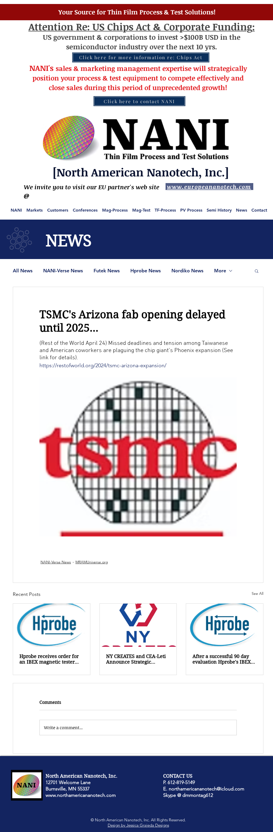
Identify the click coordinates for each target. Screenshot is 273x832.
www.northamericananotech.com (81, 795)
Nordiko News (187, 271)
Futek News (107, 271)
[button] (256, 271)
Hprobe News (145, 271)
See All (257, 593)
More (220, 271)
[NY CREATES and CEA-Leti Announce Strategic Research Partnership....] (138, 625)
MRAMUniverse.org (91, 562)
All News (23, 271)
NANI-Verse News (63, 271)
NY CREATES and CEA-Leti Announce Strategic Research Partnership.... (136, 659)
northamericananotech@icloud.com (206, 789)
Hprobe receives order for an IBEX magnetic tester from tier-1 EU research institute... (49, 659)
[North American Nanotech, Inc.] (141, 172)
